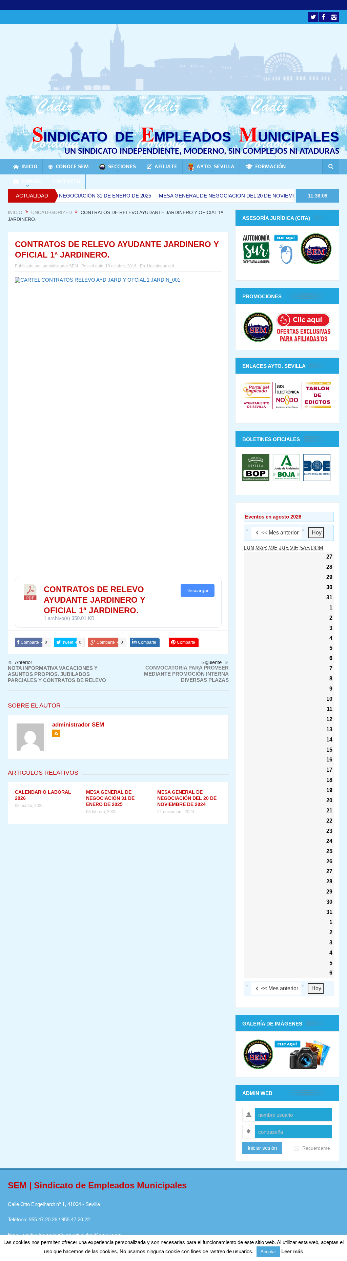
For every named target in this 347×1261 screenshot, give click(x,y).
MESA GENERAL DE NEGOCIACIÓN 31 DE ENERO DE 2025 (110, 798)
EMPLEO (31, 181)
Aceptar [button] (268, 1251)
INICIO (29, 166)
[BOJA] (286, 467)
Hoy (317, 532)
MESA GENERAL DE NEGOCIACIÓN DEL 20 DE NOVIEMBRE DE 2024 (214, 196)
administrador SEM (60, 266)
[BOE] (316, 467)
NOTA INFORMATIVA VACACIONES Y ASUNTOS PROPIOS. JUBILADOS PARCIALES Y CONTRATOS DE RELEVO (57, 674)
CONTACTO (66, 181)
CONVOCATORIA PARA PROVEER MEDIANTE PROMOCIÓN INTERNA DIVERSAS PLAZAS (186, 674)
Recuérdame (316, 1148)
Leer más (292, 1251)
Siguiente (211, 662)
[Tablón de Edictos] (317, 395)
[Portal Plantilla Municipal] (256, 395)
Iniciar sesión (262, 1148)
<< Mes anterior (280, 532)
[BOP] (256, 467)
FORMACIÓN (270, 166)
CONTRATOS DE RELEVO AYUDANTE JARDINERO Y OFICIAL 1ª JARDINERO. (94, 600)
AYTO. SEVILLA (215, 166)
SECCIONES (122, 166)
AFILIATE (166, 166)
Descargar (197, 590)
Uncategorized (160, 266)
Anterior (23, 662)
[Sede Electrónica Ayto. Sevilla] (287, 395)
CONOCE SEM (72, 166)
